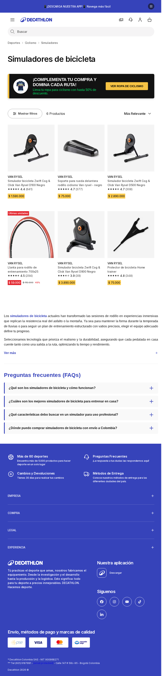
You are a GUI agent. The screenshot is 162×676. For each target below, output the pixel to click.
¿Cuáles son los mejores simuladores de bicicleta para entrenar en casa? (63, 399)
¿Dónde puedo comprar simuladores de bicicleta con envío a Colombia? (63, 426)
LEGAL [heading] (12, 528)
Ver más (10, 351)
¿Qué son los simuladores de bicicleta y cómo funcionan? (52, 386)
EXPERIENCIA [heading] (16, 545)
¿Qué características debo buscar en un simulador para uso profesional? (63, 412)
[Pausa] (151, 6)
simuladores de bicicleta (28, 316)
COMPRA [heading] (14, 511)
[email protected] (43, 660)
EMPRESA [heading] (14, 493)
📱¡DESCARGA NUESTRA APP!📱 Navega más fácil (76, 6)
